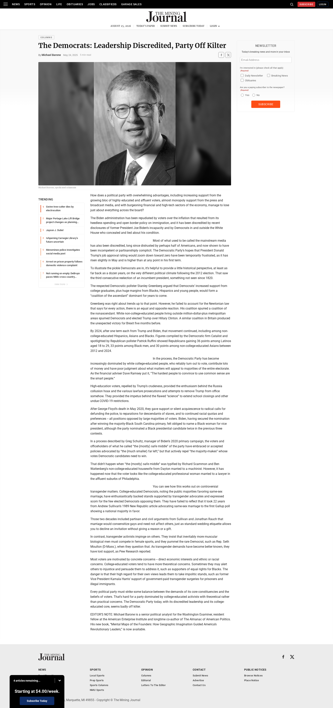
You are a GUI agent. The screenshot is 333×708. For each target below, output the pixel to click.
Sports (29, 4)
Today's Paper (145, 26)
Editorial (146, 680)
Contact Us (199, 685)
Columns (46, 37)
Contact (199, 669)
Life (59, 4)
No (258, 95)
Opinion (46, 4)
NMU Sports (97, 690)
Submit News (168, 26)
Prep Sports (97, 680)
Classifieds (108, 4)
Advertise (198, 680)
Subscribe (306, 4)
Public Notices (255, 669)
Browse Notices (253, 675)
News (16, 4)
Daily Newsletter (254, 75)
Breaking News (279, 75)
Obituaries (75, 4)
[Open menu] (6, 4)
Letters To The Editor (153, 685)
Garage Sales (131, 4)
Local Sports (97, 675)
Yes (246, 95)
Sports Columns (99, 685)
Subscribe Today (193, 26)
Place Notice (251, 680)
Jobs (91, 4)
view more (60, 284)
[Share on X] (228, 55)
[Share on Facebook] (221, 55)
